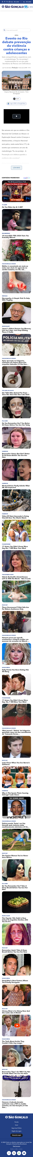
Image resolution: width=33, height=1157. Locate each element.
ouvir (17, 98)
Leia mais (16, 167)
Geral (16, 35)
